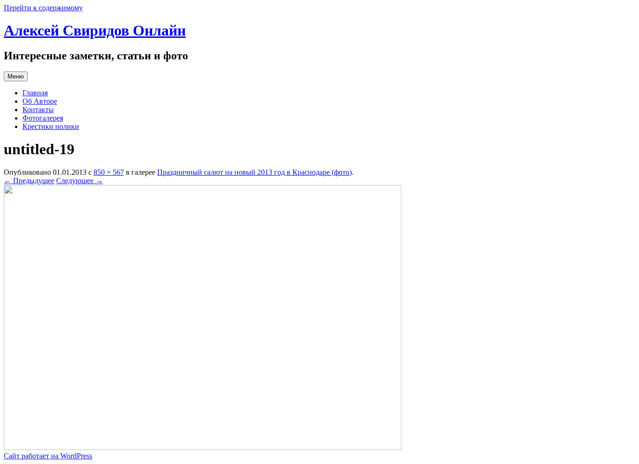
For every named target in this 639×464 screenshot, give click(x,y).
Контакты (38, 110)
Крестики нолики (50, 126)
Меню (15, 76)
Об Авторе (39, 101)
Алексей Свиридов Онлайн (95, 30)
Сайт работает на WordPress (48, 456)
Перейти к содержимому (43, 8)
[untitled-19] (202, 447)
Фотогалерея (42, 118)
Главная (35, 93)
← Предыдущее (29, 181)
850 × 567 (109, 172)
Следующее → (79, 181)
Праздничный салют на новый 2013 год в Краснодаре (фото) (254, 172)
